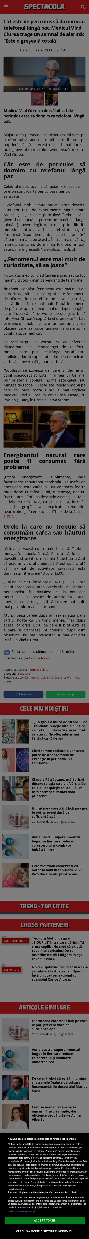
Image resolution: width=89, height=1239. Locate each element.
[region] (44, 1186)
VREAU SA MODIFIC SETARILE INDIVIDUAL (44, 1231)
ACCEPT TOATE (44, 1220)
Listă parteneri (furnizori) (22, 1211)
